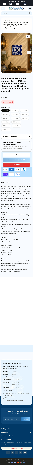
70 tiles (6, 118)
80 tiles (16, 118)
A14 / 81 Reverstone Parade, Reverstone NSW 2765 (17, 443)
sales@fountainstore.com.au (14, 401)
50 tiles (16, 114)
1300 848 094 (9, 398)
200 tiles (17, 122)
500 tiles (7, 130)
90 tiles (25, 118)
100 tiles (7, 122)
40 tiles (6, 114)
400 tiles (17, 126)
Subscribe (26, 419)
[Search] (30, 13)
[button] (3, 8)
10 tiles (6, 110)
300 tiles (7, 126)
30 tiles (25, 110)
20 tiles (15, 110)
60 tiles (25, 114)
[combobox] (16, 13)
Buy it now (16, 165)
